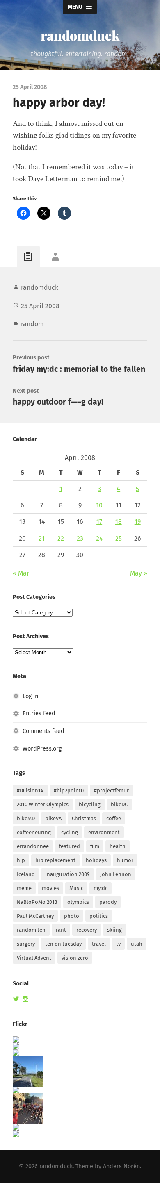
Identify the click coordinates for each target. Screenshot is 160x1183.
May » (138, 573)
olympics (78, 902)
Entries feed (39, 713)
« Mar (21, 573)
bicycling (90, 804)
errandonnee (33, 846)
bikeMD (26, 818)
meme (24, 888)
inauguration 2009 (67, 874)
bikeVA (53, 818)
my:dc (100, 888)
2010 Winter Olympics (43, 804)
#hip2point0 (69, 790)
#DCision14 (30, 790)
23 (80, 538)
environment (104, 832)
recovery (86, 930)
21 (42, 538)
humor (125, 860)
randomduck (80, 35)
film (94, 846)
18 (118, 522)
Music (76, 888)
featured (69, 846)
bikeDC (119, 804)
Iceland (26, 874)
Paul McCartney (35, 916)
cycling (69, 832)
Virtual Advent (34, 958)
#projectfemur (111, 790)
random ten (31, 930)
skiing (114, 930)
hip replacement (55, 860)
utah (136, 944)
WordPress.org (42, 748)
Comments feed (43, 731)
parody (108, 902)
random (32, 324)
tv (118, 944)
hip (21, 860)
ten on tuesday (63, 944)
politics (98, 916)
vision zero (75, 958)
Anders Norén (121, 1166)
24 (99, 538)
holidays (96, 860)
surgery (26, 944)
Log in (30, 696)
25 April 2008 (40, 306)
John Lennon (115, 874)
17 (99, 522)
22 (60, 538)
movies (50, 888)
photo (71, 916)
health (118, 846)
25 (118, 538)
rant (61, 930)
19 (138, 522)
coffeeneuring (34, 832)
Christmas (84, 818)
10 (99, 505)
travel (99, 944)
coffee (113, 818)
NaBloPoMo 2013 (37, 902)
